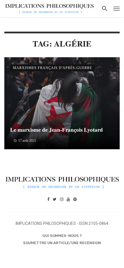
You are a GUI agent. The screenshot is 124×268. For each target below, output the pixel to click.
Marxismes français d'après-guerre (52, 68)
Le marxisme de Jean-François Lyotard (56, 129)
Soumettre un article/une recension (62, 243)
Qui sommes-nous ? (62, 235)
